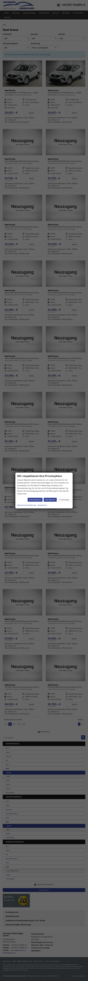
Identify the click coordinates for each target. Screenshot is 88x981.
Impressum (42, 505)
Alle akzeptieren (35, 500)
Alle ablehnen (50, 500)
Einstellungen (64, 500)
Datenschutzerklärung (26, 505)
